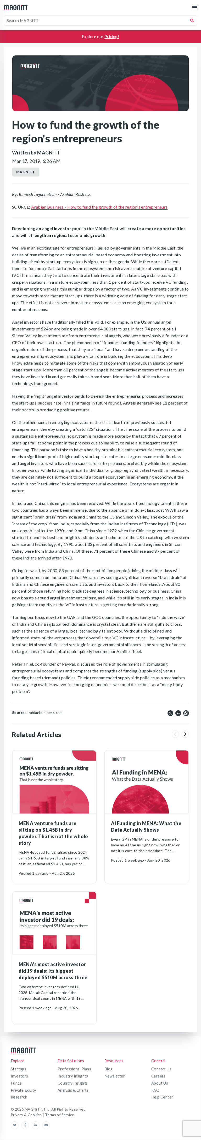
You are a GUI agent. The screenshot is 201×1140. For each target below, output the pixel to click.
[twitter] (170, 712)
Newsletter (114, 1076)
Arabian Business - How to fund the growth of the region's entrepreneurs (99, 206)
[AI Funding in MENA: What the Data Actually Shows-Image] (147, 781)
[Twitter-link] (16, 1125)
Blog (108, 1069)
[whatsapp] (186, 712)
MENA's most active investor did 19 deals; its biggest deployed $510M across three (53, 970)
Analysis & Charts (73, 1090)
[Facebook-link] (26, 1125)
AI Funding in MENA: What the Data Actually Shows (146, 826)
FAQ (155, 1090)
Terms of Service (59, 1114)
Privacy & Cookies (27, 1114)
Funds (16, 1083)
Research (19, 1097)
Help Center (162, 1097)
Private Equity (23, 1090)
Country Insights (73, 1083)
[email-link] (46, 1125)
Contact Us (161, 1069)
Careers (158, 1076)
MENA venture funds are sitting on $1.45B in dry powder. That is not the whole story (53, 833)
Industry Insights (73, 1076)
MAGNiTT (25, 172)
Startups (18, 1069)
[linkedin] (178, 712)
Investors (19, 1076)
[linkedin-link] (37, 1125)
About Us (159, 1083)
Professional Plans (74, 1069)
